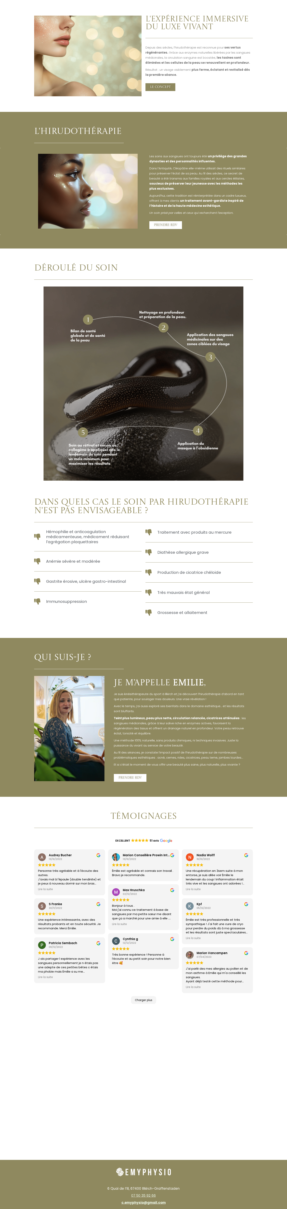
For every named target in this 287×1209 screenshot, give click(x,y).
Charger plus (143, 1000)
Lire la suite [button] (45, 889)
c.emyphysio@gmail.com (143, 1202)
